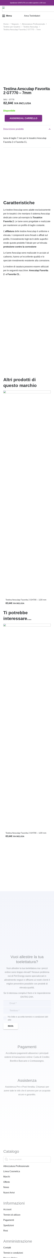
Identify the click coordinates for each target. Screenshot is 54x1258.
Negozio (15, 24)
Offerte (6, 1182)
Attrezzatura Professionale (33, 24)
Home (6, 24)
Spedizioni (8, 1225)
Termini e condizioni (13, 1253)
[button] (7, 15)
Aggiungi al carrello (23, 118)
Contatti (7, 1247)
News (6, 1187)
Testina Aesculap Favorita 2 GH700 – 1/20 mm (26, 600)
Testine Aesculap (30, 27)
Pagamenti (8, 1220)
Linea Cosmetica (11, 1171)
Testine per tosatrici (11, 27)
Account (7, 1209)
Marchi (6, 1176)
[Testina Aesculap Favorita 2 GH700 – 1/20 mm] (27, 494)
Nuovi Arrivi (9, 1192)
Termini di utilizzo (11, 1215)
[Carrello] (50, 15)
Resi (5, 1230)
